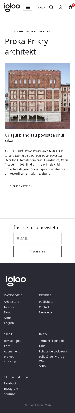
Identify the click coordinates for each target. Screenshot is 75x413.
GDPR (42, 346)
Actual (8, 318)
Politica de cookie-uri (53, 351)
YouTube (9, 394)
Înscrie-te (37, 251)
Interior (9, 307)
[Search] (51, 7)
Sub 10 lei (10, 362)
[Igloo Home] (12, 7)
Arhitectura (11, 302)
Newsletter (46, 312)
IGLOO (8, 31)
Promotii (9, 356)
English (9, 323)
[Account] (60, 7)
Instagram (11, 388)
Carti (7, 346)
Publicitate (46, 302)
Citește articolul (23, 186)
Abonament (12, 351)
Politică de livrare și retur (52, 358)
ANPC (42, 366)
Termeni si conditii (51, 341)
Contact (44, 307)
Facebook (10, 383)
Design (8, 312)
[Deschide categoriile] (28, 7)
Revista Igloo (12, 341)
